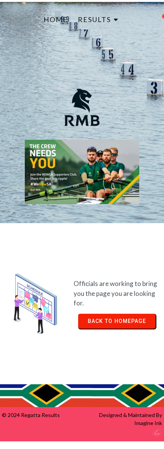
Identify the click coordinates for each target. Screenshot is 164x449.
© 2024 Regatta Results (31, 415)
